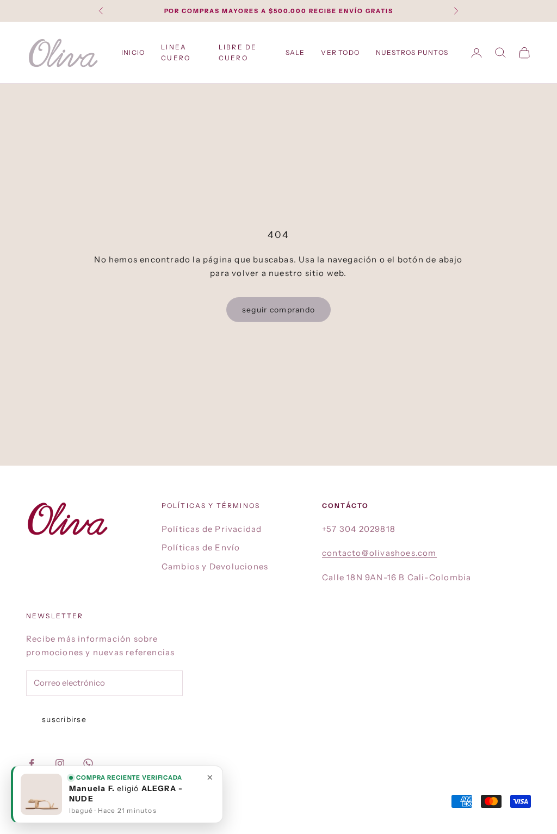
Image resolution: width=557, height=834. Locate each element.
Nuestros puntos (412, 52)
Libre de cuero (238, 52)
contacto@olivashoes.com (379, 553)
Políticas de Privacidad (212, 529)
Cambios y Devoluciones (215, 566)
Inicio (133, 52)
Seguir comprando (278, 310)
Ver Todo (340, 52)
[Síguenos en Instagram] (59, 763)
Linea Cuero (175, 52)
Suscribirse (64, 719)
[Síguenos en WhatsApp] (88, 763)
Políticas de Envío (201, 547)
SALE (295, 52)
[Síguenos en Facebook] (31, 763)
